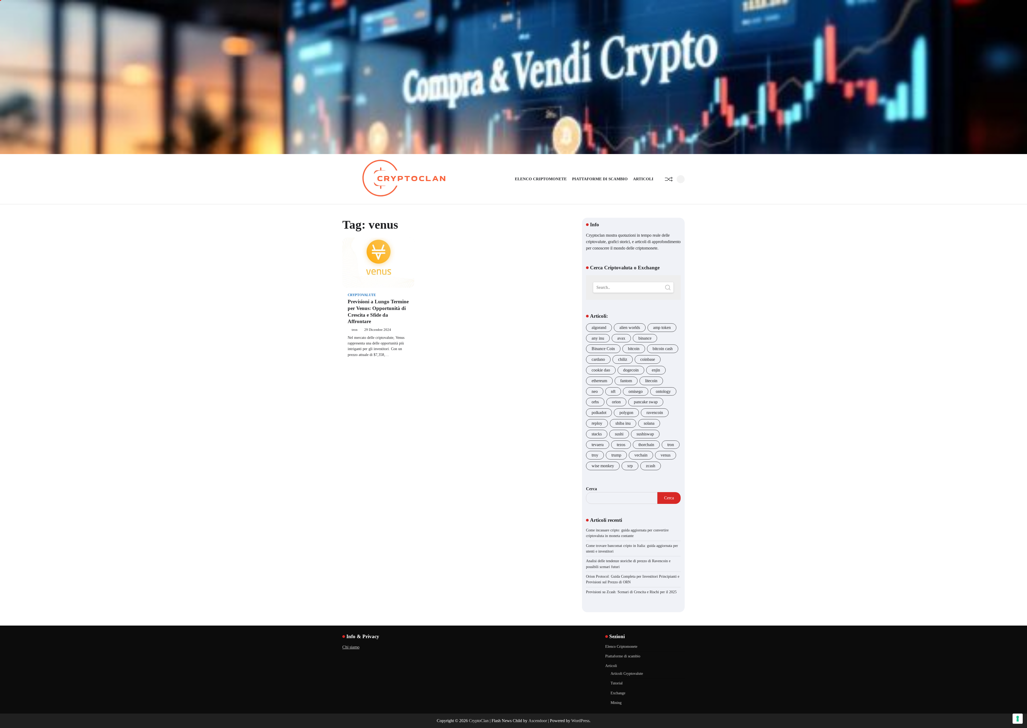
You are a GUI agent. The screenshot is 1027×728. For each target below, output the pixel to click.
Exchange (618, 693)
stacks (597, 434)
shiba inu (623, 423)
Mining (616, 702)
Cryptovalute (362, 295)
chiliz (622, 359)
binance (645, 338)
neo (595, 391)
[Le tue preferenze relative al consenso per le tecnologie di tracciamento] (1018, 719)
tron (355, 330)
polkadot (599, 412)
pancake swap (646, 402)
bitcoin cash (663, 348)
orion (616, 402)
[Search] (681, 179)
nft (613, 391)
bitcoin (633, 348)
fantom (626, 380)
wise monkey (603, 465)
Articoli (643, 179)
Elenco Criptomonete (541, 179)
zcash (650, 465)
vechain (640, 455)
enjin (656, 370)
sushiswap (645, 434)
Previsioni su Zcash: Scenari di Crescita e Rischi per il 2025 (631, 592)
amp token (662, 327)
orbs (595, 402)
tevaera (598, 444)
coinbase (647, 359)
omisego (636, 391)
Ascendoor (537, 720)
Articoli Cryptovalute (627, 673)
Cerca (591, 488)
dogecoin (631, 370)
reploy (597, 423)
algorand (599, 327)
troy (595, 455)
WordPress (580, 720)
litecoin (651, 380)
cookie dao (601, 370)
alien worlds (629, 327)
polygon (626, 412)
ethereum (599, 380)
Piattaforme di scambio (600, 179)
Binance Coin (603, 348)
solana (649, 423)
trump (616, 455)
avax (621, 338)
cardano (598, 359)
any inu (598, 338)
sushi (619, 434)
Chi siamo (350, 647)
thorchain (646, 444)
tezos (621, 444)
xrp (630, 465)
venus (665, 455)
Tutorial (617, 683)
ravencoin (654, 412)
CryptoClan (479, 720)
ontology (663, 391)
